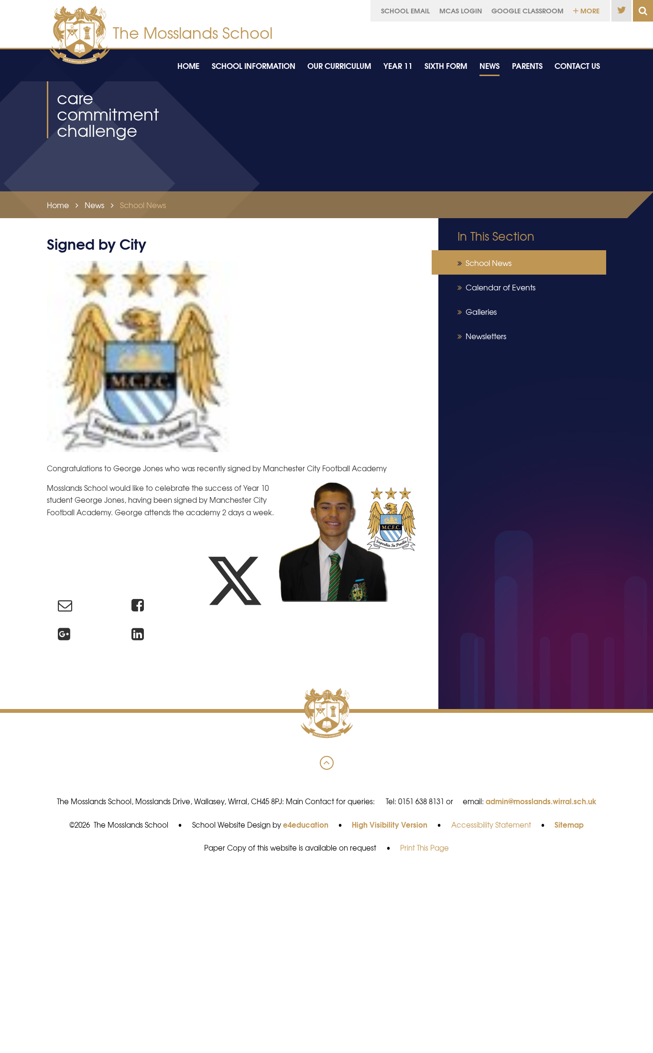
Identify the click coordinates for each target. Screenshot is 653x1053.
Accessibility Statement (491, 825)
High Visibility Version (389, 824)
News (94, 205)
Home (58, 205)
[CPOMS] (573, 32)
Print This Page (424, 847)
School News (143, 205)
